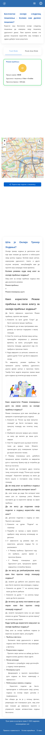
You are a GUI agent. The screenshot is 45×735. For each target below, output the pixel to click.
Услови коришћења (28, 730)
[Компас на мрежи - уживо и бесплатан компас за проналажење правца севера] (4, 3)
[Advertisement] (22, 112)
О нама (39, 730)
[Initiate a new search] (39, 141)
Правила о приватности (11, 730)
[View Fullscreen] (4, 149)
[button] (4, 141)
